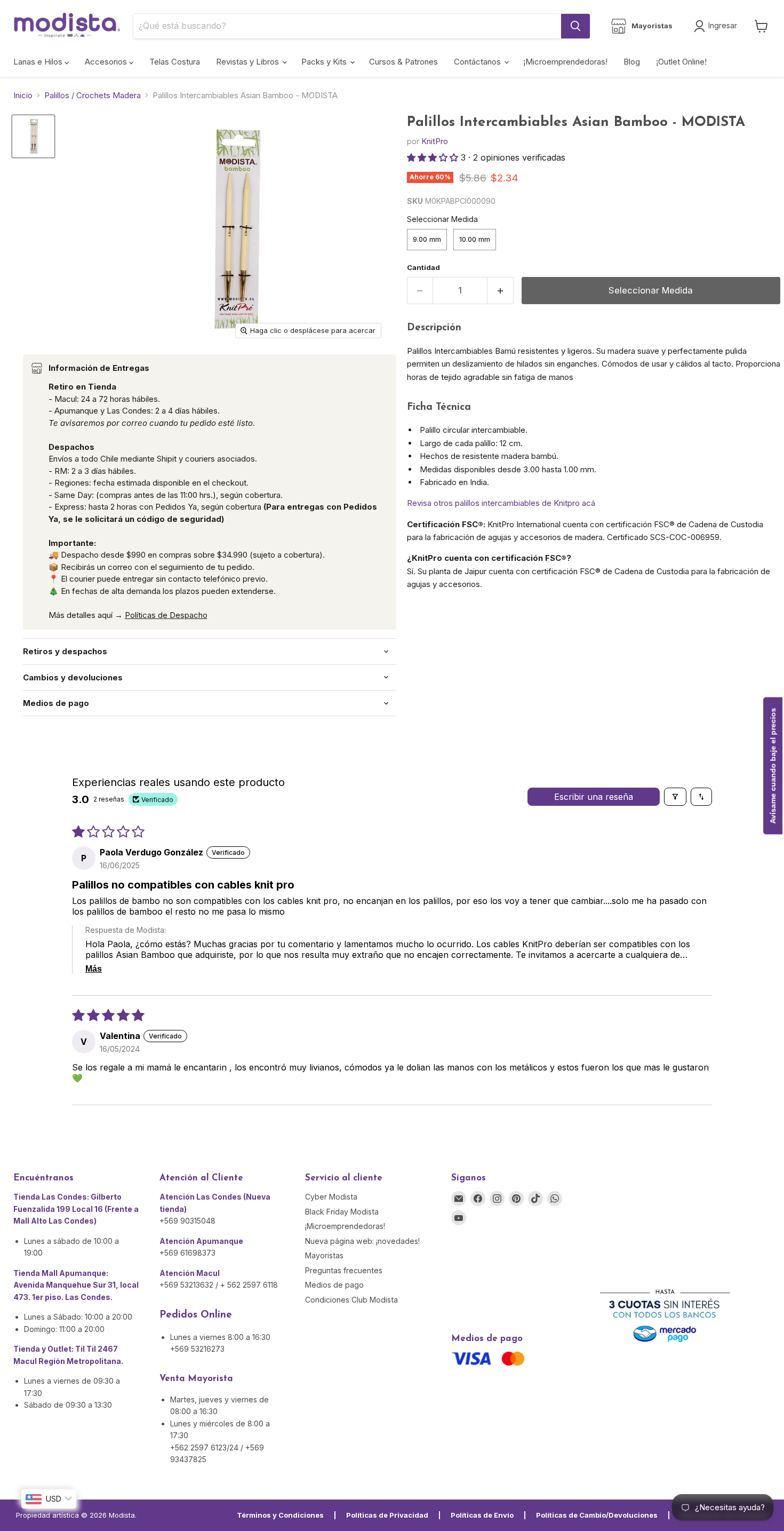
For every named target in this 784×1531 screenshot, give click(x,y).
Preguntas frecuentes (343, 1270)
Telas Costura (174, 62)
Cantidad (423, 268)
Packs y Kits (325, 62)
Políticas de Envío (482, 1515)
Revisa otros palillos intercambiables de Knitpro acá (501, 503)
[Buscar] (575, 26)
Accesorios (107, 62)
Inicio (23, 95)
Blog (631, 62)
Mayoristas (324, 1255)
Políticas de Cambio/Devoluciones (597, 1515)
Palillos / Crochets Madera (92, 95)
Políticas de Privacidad (387, 1515)
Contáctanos (478, 62)
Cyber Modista (331, 1196)
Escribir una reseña (593, 796)
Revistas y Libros (248, 62)
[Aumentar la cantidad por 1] (500, 290)
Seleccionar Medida (442, 219)
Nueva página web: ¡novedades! (362, 1241)
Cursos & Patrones (403, 62)
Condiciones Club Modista (351, 1299)
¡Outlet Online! (681, 62)
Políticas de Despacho (166, 615)
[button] (434, 157)
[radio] (427, 239)
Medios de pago (334, 1284)
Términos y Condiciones (280, 1515)
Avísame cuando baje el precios (773, 765)
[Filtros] (675, 797)
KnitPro (434, 141)
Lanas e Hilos (39, 62)
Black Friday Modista (342, 1211)
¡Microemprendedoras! (565, 62)
